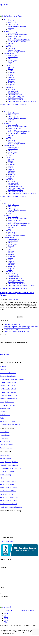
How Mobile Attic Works (7, 405)
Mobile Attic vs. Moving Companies (11, 507)
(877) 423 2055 (4, 3)
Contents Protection (6, 448)
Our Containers (4, 432)
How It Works (12, 89)
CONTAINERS (9, 46)
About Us (3, 366)
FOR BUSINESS (9, 53)
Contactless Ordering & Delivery (10, 424)
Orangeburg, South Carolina (8, 395)
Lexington (11, 77)
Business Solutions (13, 55)
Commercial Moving (6, 521)
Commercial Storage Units (8, 517)
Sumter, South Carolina (7, 402)
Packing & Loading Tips (7, 471)
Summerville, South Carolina (8, 398)
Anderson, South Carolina (8, 382)
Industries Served (13, 60)
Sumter (10, 86)
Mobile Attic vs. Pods (7, 484)
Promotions (11, 28)
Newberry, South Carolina (8, 392)
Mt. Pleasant (11, 79)
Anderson (10, 74)
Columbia (10, 69)
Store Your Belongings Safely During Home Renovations (21, 326)
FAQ (9, 29)
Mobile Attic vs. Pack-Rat (8, 487)
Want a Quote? (5, 354)
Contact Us (11, 62)
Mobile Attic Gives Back (7, 421)
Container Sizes (12, 48)
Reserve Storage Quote (7, 541)
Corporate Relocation (6, 527)
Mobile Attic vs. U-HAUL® (8, 504)
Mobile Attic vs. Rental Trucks (9, 497)
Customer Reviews (13, 93)
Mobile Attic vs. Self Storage (8, 500)
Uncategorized (13, 299)
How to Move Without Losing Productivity (17, 331)
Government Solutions (6, 530)
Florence (10, 75)
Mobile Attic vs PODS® (15, 94)
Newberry (11, 81)
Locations (3, 369)
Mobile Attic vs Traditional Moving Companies (22, 101)
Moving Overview (13, 21)
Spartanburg (11, 72)
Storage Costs (12, 38)
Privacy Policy (10, 610)
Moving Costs (12, 22)
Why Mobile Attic (13, 91)
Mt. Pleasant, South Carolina (8, 389)
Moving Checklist (13, 24)
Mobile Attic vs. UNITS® (8, 491)
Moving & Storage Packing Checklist (19, 40)
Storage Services (5, 438)
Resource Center (13, 57)
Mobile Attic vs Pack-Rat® (16, 96)
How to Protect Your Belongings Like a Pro (17, 328)
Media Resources (5, 415)
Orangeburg (11, 82)
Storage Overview (13, 33)
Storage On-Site (5, 441)
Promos (10, 58)
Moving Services (5, 435)
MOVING (7, 19)
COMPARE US (9, 87)
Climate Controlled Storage (8, 481)
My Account (3, 5)
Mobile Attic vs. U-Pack (8, 494)
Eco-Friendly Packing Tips (12, 324)
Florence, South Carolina (7, 386)
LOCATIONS (8, 65)
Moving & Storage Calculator (16, 52)
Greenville (11, 70)
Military (2, 478)
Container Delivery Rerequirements (10, 468)
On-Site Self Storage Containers (17, 34)
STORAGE (7, 31)
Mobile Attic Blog (5, 475)
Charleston (11, 67)
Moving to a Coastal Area (11, 329)
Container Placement (14, 50)
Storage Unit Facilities (14, 36)
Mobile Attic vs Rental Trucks (16, 99)
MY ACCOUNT (5, 12)
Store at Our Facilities (6, 445)
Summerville (11, 84)
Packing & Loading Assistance (17, 26)
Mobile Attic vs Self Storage (16, 98)
